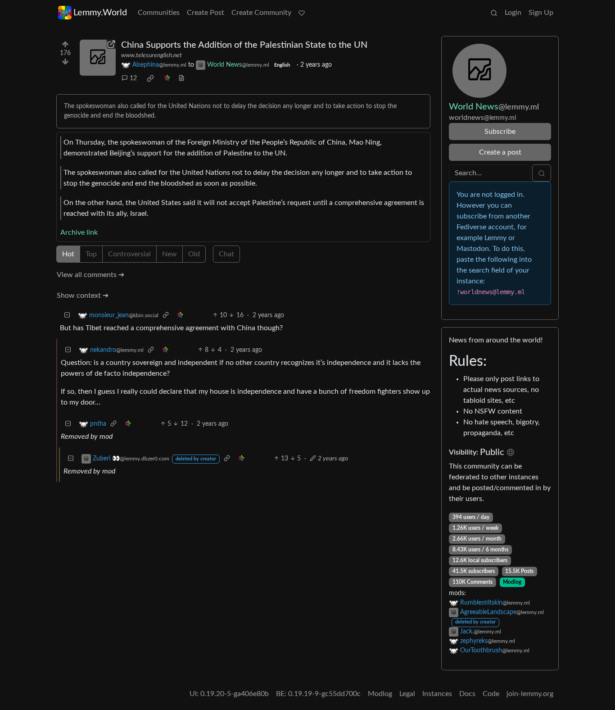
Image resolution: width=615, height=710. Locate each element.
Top (91, 254)
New (169, 254)
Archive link (79, 232)
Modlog (512, 582)
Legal (407, 693)
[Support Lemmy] (301, 13)
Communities (159, 12)
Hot (68, 254)
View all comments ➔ (90, 274)
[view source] (181, 78)
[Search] (494, 13)
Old (194, 254)
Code (491, 693)
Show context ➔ (83, 295)
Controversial (129, 254)
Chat (226, 254)
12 (133, 78)
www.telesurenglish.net (151, 55)
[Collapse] (67, 316)
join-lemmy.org (529, 693)
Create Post (205, 12)
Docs (467, 693)
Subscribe (500, 131)
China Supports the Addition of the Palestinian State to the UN (244, 45)
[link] (150, 78)
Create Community (261, 12)
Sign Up (541, 12)
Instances (437, 693)
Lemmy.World (100, 12)
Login (513, 12)
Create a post (500, 152)
